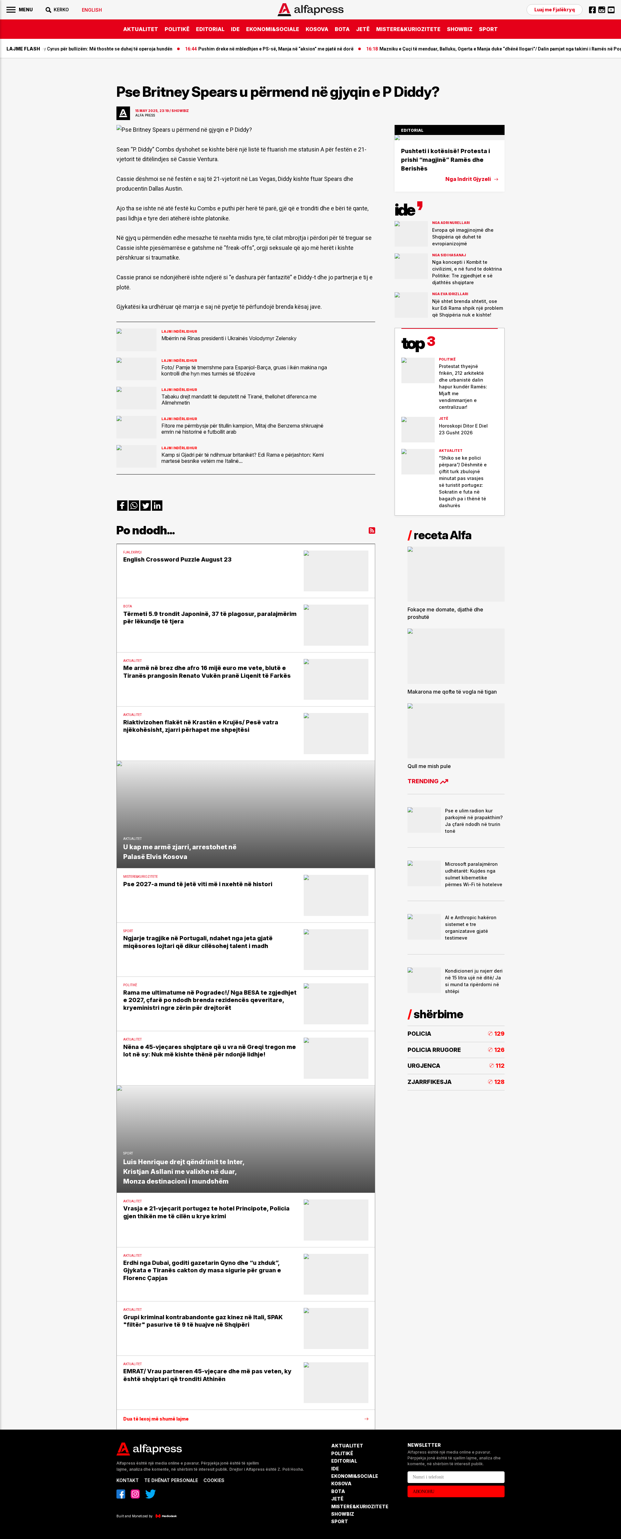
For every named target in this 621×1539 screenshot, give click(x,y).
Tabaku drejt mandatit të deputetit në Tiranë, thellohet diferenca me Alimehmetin (239, 399)
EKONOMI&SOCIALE (272, 29)
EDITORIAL (210, 29)
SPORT (488, 29)
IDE (235, 29)
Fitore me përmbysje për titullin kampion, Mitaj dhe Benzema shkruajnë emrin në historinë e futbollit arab (242, 428)
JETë (363, 29)
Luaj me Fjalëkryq (554, 9)
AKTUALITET (140, 29)
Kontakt (127, 1480)
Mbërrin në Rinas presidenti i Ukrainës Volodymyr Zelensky (229, 338)
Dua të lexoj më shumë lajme (156, 1419)
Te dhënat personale (171, 1480)
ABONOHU (423, 1491)
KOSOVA (317, 29)
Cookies (213, 1480)
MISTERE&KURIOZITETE (408, 29)
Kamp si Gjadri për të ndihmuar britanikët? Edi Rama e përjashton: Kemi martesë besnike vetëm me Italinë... (242, 458)
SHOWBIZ (460, 29)
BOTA (342, 29)
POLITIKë (177, 29)
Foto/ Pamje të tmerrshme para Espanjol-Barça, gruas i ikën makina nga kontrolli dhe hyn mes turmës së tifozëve (244, 370)
